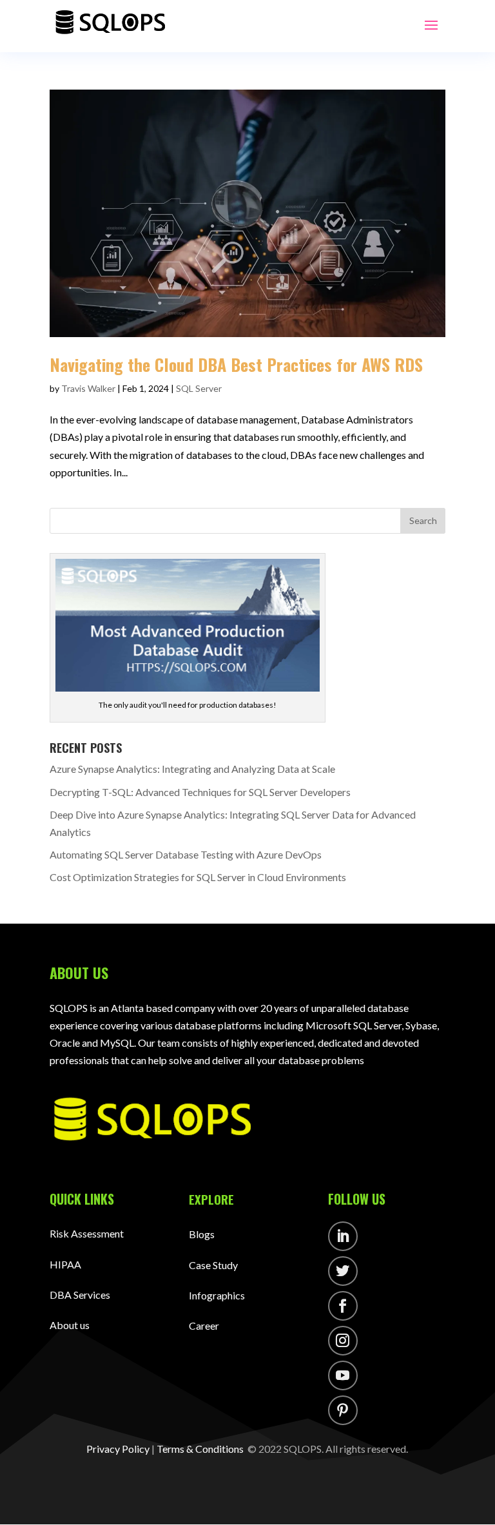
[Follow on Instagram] (343, 1340)
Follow (383, 1238)
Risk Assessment (87, 1233)
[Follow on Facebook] (343, 1306)
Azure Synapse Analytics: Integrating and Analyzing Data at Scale (193, 768)
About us (70, 1325)
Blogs (202, 1234)
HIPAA (65, 1264)
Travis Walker (88, 388)
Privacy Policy (118, 1448)
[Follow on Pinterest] (343, 1410)
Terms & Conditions (200, 1448)
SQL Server (199, 388)
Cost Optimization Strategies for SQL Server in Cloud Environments (199, 877)
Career (204, 1325)
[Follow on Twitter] (343, 1271)
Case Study (213, 1265)
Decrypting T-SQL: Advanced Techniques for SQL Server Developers (201, 792)
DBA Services (80, 1294)
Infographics (217, 1295)
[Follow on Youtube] (343, 1375)
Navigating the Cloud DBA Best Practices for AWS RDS (238, 364)
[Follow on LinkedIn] (343, 1236)
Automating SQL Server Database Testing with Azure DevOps (187, 854)
